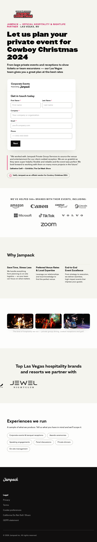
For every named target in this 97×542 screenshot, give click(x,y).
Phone (13, 131)
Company (15, 111)
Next (15, 144)
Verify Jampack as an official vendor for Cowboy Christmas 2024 (40, 175)
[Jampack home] (10, 479)
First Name (16, 101)
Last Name (47, 101)
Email (14, 121)
